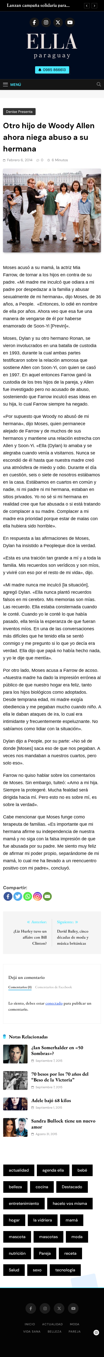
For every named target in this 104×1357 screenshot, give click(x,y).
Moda (75, 1324)
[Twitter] (17, 896)
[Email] (47, 896)
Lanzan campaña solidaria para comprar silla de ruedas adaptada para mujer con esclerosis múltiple (43, 5)
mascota (17, 1236)
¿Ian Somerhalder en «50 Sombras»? (57, 1050)
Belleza (55, 1332)
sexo (37, 1270)
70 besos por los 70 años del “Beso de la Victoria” (60, 1077)
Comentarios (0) (20, 987)
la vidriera (42, 1220)
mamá (72, 1220)
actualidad (19, 1170)
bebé (82, 1170)
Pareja (45, 1253)
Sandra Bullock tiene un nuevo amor (63, 1123)
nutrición (17, 1253)
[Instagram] (37, 896)
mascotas (48, 1236)
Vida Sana (32, 1332)
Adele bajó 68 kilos (51, 1100)
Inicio (30, 1324)
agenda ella (53, 1170)
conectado (54, 1003)
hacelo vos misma (70, 1203)
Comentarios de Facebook (53, 987)
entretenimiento (24, 1203)
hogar (14, 1220)
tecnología (65, 1270)
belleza (15, 1186)
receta (70, 1253)
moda (77, 1236)
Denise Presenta (19, 111)
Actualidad (52, 1324)
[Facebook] (8, 896)
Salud (14, 1270)
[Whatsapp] (27, 896)
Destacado (72, 1186)
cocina (42, 1186)
